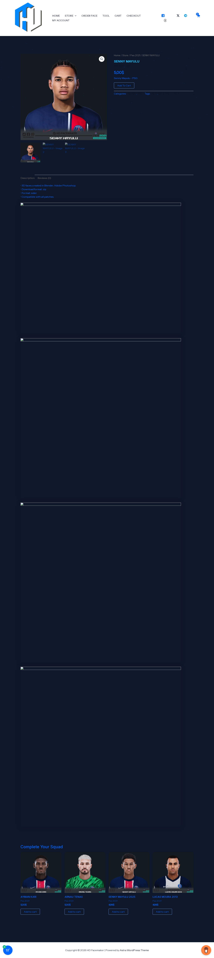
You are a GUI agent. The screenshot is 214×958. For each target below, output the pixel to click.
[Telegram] (185, 15)
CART (118, 15)
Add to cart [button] (30, 911)
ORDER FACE (89, 15)
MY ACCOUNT (61, 20)
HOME (56, 15)
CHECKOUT (134, 15)
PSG (127, 66)
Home (117, 55)
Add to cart (124, 85)
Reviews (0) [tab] (44, 178)
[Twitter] (178, 15)
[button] (74, 15)
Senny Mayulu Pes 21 (169, 93)
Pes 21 (154, 93)
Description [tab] (28, 178)
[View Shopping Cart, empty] (198, 18)
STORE (69, 15)
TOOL (106, 15)
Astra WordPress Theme (134, 950)
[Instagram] (170, 15)
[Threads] (165, 20)
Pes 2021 (135, 55)
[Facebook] (163, 15)
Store (125, 55)
